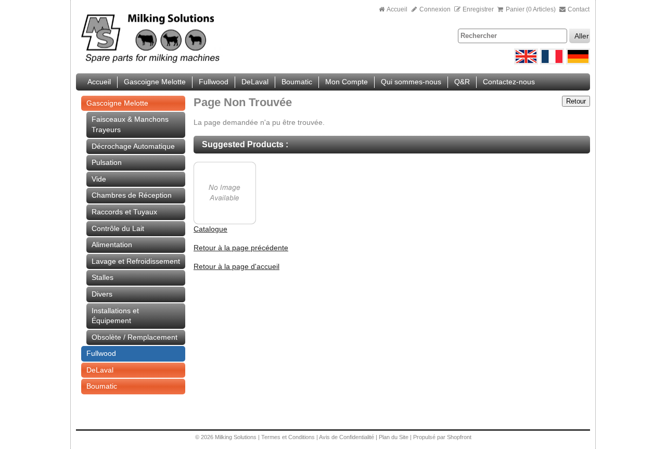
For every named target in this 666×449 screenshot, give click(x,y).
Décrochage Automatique (133, 146)
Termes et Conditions (288, 437)
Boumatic (296, 82)
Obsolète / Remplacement (134, 337)
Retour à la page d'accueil (236, 266)
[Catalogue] (225, 221)
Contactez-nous (509, 82)
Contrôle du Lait (118, 228)
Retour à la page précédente (241, 247)
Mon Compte (346, 82)
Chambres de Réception (132, 195)
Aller (581, 36)
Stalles (102, 277)
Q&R (462, 82)
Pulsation (107, 162)
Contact (578, 9)
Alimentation (112, 244)
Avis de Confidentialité (346, 437)
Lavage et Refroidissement (136, 261)
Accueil (397, 9)
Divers (102, 294)
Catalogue (210, 229)
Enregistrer (478, 9)
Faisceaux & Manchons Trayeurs (130, 124)
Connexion (434, 9)
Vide (99, 179)
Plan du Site (394, 437)
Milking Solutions (236, 437)
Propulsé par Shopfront (442, 437)
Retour (576, 101)
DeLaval (254, 82)
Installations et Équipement (115, 315)
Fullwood (213, 82)
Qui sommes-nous (411, 82)
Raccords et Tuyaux (124, 212)
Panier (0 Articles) (530, 9)
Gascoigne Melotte (155, 82)
